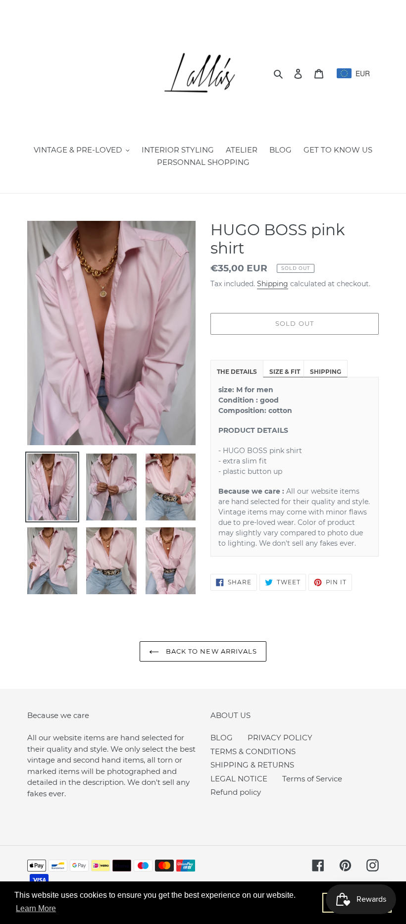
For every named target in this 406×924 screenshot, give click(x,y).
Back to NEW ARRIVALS (210, 651)
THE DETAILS (237, 371)
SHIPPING (325, 371)
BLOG (221, 737)
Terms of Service (312, 778)
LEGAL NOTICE (238, 778)
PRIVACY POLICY (280, 737)
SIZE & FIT (284, 371)
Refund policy (235, 792)
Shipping (272, 283)
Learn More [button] (36, 908)
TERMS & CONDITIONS (253, 751)
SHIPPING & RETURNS (252, 765)
